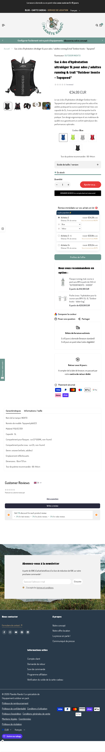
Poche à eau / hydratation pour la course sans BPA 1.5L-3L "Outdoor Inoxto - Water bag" (82, 298)
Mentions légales (9, 718)
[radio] (77, 221)
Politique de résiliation (12, 724)
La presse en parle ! (61, 635)
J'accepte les (40, 587)
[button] (63, 84)
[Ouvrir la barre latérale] (2, 229)
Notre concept (58, 625)
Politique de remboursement (15, 703)
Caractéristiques (13, 410)
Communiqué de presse (63, 641)
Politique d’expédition (11, 713)
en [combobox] (38, 483)
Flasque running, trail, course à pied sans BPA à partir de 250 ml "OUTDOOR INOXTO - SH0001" (82, 281)
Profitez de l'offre (77, 257)
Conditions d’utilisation (37, 708)
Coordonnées (25, 718)
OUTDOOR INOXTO (73, 55)
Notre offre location (61, 630)
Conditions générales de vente (36, 713)
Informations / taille (33, 410)
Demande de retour (36, 664)
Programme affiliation (37, 674)
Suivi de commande (36, 669)
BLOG (27, 10)
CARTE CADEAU (39, 10)
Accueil (7, 48)
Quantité (58, 179)
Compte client (33, 658)
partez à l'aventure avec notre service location (68, 40)
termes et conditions (45, 587)
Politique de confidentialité (14, 708)
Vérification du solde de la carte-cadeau (45, 679)
